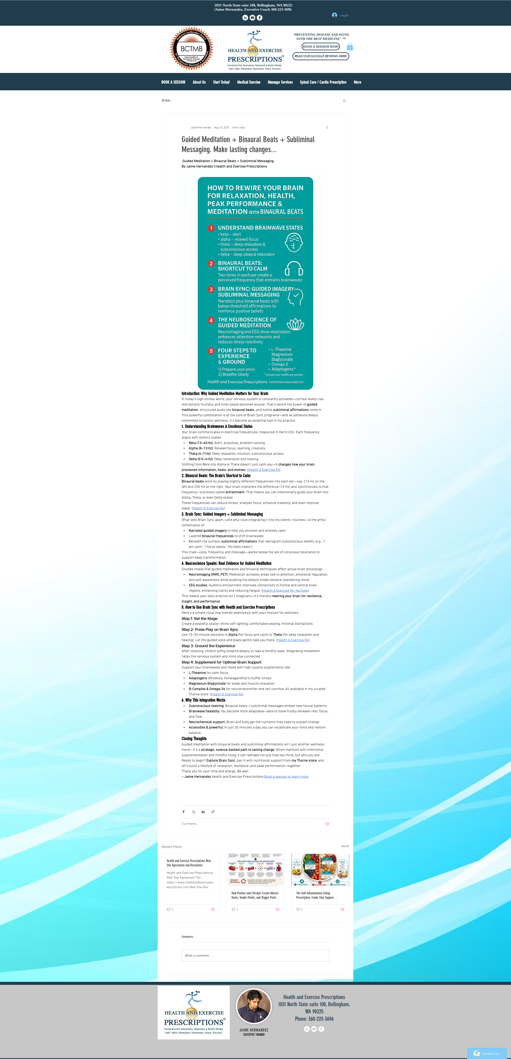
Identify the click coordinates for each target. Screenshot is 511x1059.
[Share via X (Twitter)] (193, 812)
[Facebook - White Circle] (259, 18)
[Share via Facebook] (183, 812)
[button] (221, 82)
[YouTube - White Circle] (252, 18)
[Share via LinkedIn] (203, 812)
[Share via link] (213, 812)
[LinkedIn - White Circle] (245, 18)
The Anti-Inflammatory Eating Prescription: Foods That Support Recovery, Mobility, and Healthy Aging (318, 895)
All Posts (166, 100)
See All (345, 846)
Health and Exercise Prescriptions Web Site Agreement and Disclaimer (189, 863)
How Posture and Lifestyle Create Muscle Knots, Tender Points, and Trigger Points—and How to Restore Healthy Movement (255, 895)
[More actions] (327, 127)
